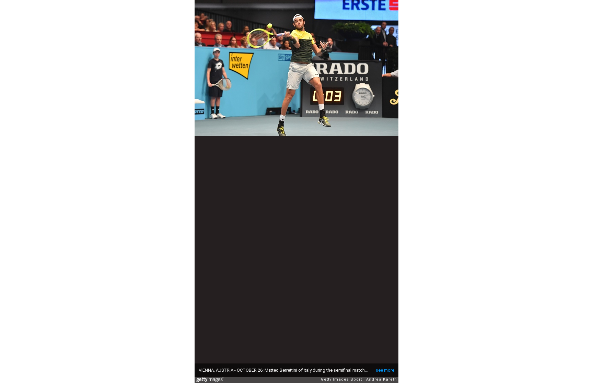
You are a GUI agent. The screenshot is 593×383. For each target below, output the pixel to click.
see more (385, 370)
